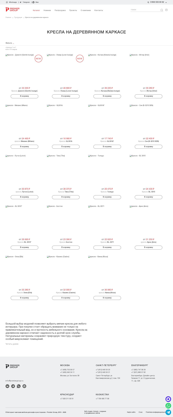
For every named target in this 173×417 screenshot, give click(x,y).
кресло (24, 141)
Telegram (26, 2)
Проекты (73, 10)
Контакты (99, 10)
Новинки (47, 10)
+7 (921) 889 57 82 (138, 372)
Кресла (65, 192)
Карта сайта (131, 412)
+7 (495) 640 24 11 (67, 372)
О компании (86, 10)
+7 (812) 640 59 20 (103, 370)
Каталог (36, 10)
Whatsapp (13, 2)
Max (37, 2)
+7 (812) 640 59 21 (103, 372)
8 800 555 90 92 (157, 2)
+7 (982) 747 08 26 (138, 370)
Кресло (24, 91)
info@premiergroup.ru (14, 381)
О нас (141, 412)
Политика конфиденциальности (156, 412)
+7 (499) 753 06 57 (67, 370)
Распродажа (60, 10)
